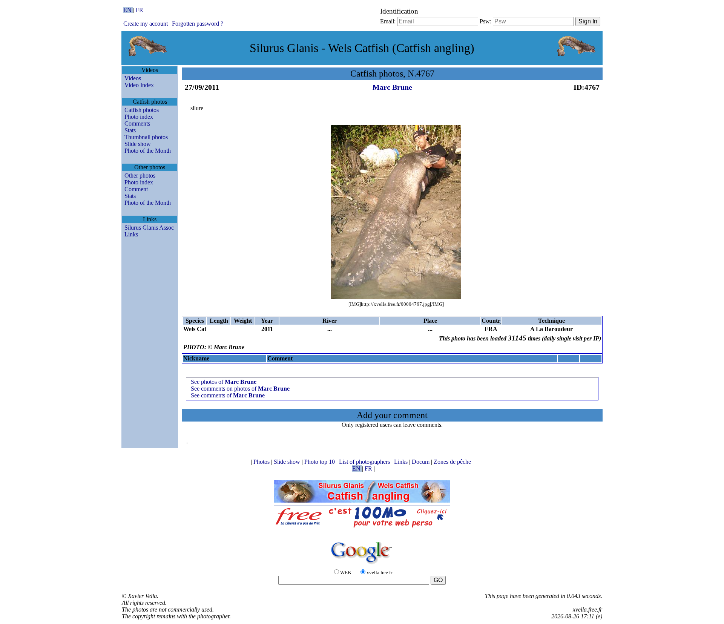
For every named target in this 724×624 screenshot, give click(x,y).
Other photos (139, 175)
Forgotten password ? (197, 23)
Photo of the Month (147, 150)
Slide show (137, 144)
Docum (421, 461)
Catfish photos (141, 110)
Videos (132, 78)
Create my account (145, 23)
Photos (262, 461)
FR (139, 10)
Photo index (138, 116)
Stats (130, 130)
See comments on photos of (240, 388)
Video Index (139, 85)
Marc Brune (392, 87)
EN (128, 10)
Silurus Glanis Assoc (149, 227)
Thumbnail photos (146, 137)
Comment (136, 189)
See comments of (228, 395)
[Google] (362, 564)
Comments (137, 123)
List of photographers (365, 461)
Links (131, 234)
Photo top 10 (320, 461)
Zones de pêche (453, 461)
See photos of (223, 382)
